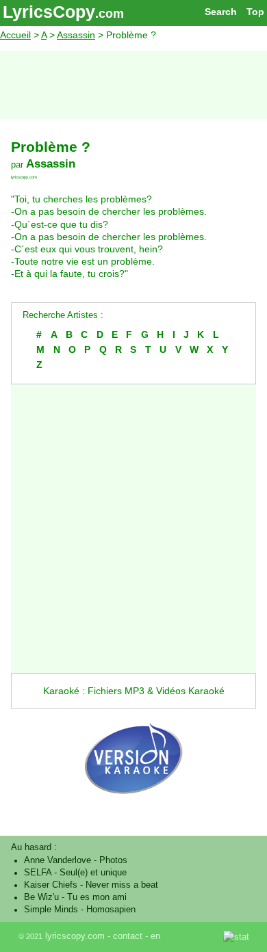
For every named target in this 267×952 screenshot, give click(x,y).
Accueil (15, 34)
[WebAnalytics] (193, 936)
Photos (113, 860)
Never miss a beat (122, 885)
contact (127, 936)
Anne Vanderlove (57, 860)
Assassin (76, 34)
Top (255, 11)
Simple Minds (51, 909)
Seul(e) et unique (93, 872)
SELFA (37, 872)
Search (221, 11)
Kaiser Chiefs (50, 885)
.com (109, 14)
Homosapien (111, 909)
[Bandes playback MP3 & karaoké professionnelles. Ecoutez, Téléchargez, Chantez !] (133, 807)
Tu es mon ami (97, 897)
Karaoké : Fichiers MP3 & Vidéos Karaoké (134, 690)
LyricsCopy (49, 11)
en (155, 936)
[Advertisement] (133, 85)
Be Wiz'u (41, 897)
